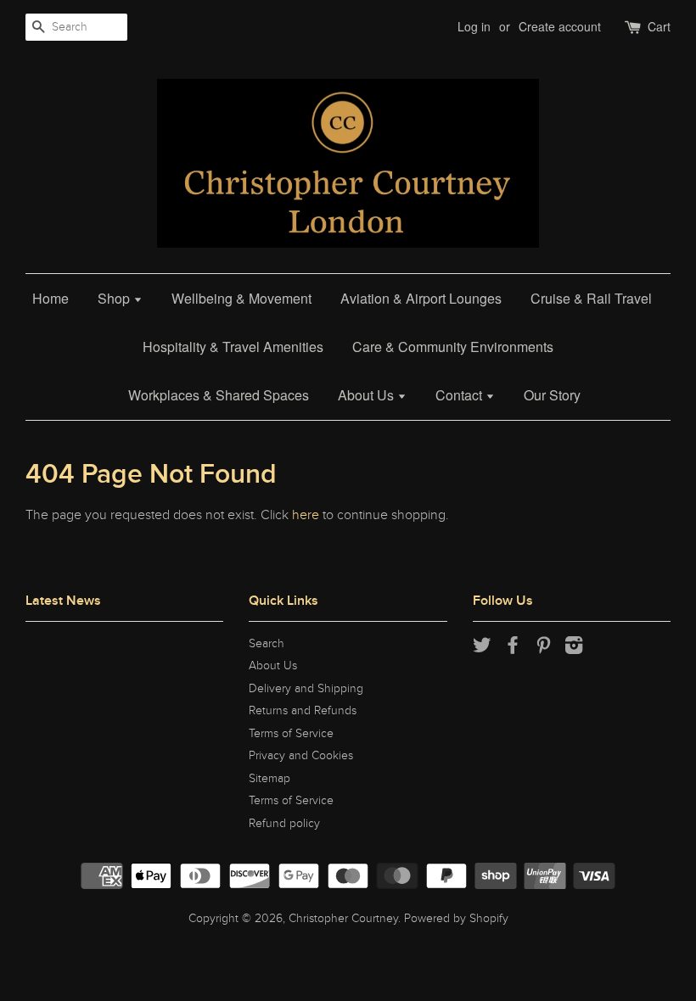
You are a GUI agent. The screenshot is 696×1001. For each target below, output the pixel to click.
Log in (474, 26)
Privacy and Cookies (301, 756)
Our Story (552, 395)
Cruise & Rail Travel (591, 298)
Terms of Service (291, 734)
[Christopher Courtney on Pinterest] (543, 649)
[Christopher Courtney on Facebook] (512, 649)
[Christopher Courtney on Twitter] (482, 649)
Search (266, 644)
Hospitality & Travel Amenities (233, 346)
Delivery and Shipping (306, 689)
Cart (659, 26)
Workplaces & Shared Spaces (218, 395)
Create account (560, 26)
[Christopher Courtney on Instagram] (573, 649)
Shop (115, 298)
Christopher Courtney (343, 919)
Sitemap (269, 779)
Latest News (63, 600)
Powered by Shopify (456, 919)
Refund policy (284, 823)
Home (50, 298)
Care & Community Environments (452, 346)
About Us (367, 395)
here (305, 514)
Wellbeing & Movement (241, 298)
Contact (460, 395)
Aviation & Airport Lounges (421, 298)
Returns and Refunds (302, 711)
